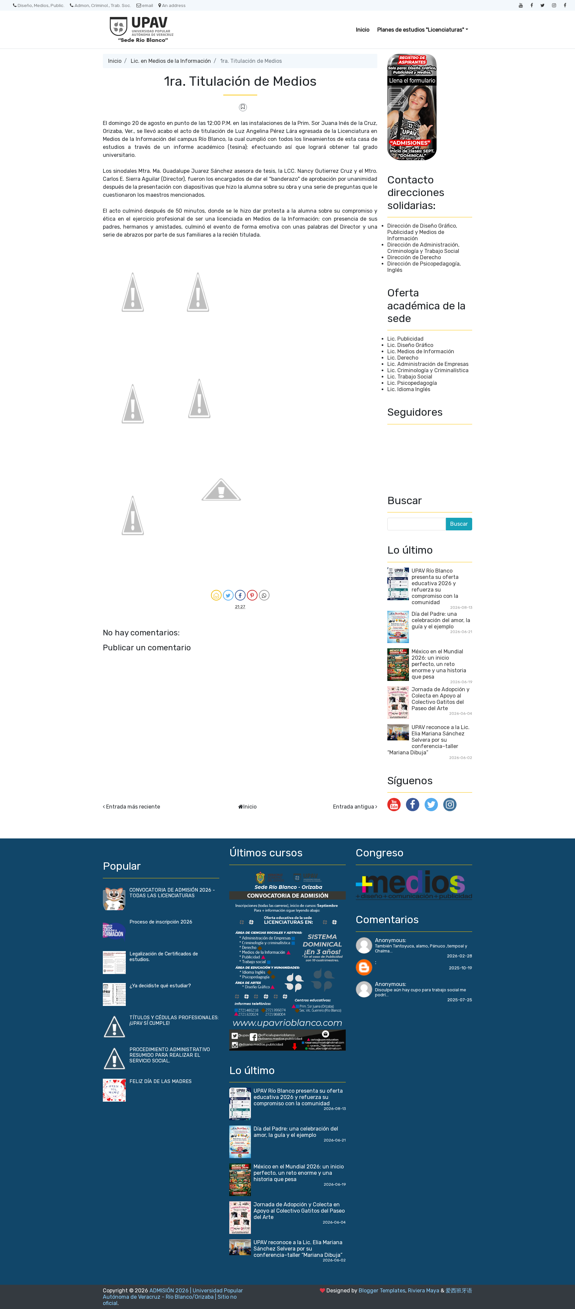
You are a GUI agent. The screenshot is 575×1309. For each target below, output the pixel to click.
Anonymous (390, 940)
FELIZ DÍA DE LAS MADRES (160, 1081)
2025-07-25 (459, 999)
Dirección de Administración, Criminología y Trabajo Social (423, 248)
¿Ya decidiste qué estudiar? (160, 986)
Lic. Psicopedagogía (412, 383)
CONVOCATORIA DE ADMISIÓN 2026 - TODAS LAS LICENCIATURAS (172, 893)
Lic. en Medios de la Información (171, 61)
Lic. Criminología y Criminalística (428, 370)
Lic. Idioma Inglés (408, 389)
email (147, 5)
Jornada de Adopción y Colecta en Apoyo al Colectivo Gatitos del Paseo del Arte (441, 698)
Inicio (362, 30)
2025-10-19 (460, 967)
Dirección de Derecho (414, 257)
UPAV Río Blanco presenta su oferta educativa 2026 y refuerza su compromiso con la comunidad (435, 586)
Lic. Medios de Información (420, 351)
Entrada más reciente (133, 807)
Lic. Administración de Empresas (428, 364)
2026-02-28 (459, 955)
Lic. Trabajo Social (409, 377)
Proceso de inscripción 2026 (160, 922)
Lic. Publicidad (405, 339)
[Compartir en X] (228, 595)
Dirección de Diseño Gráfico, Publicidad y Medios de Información (422, 232)
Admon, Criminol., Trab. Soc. (103, 5)
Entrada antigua (353, 807)
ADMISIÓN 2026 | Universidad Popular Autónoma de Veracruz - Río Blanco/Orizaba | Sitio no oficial (173, 1296)
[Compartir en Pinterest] (252, 595)
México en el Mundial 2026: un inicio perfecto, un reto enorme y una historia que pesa (439, 664)
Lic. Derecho (402, 358)
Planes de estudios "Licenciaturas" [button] (420, 30)
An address (174, 5)
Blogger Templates (382, 1290)
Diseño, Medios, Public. (41, 5)
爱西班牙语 (459, 1290)
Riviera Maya (423, 1290)
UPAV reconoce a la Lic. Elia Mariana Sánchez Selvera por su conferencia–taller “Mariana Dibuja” (428, 740)
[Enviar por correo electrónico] (216, 595)
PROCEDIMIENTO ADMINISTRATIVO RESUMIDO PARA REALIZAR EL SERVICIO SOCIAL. (169, 1055)
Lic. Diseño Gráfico (410, 345)
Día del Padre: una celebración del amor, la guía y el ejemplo (441, 620)
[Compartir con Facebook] (240, 595)
